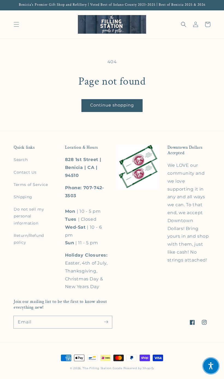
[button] (16, 24)
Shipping (23, 196)
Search (21, 159)
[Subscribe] (106, 322)
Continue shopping (112, 105)
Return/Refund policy (29, 239)
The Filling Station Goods (102, 368)
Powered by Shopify (138, 368)
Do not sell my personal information (29, 216)
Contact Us (25, 172)
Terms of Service (31, 184)
